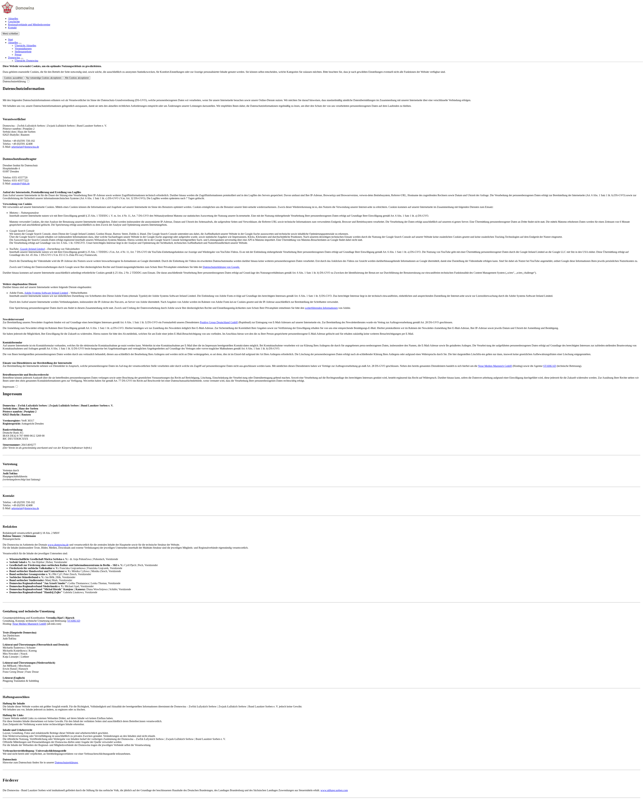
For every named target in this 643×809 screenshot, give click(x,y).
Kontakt (12, 27)
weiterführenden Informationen (321, 307)
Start (10, 39)
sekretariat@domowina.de (25, 146)
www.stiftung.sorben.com (334, 790)
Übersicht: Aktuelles (25, 45)
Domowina (14, 57)
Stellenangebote (23, 51)
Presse (18, 54)
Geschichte (14, 21)
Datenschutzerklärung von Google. (221, 267)
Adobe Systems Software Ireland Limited (46, 292)
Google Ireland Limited (32, 248)
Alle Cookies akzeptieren (77, 78)
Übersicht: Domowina (26, 60)
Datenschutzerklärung (14, 81)
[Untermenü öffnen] (20, 43)
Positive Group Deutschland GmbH (219, 322)
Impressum (8, 386)
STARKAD (549, 366)
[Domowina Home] (17, 12)
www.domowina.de (58, 544)
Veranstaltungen (23, 48)
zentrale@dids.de (20, 183)
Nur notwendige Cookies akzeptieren (43, 78)
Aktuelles (13, 18)
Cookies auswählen (13, 78)
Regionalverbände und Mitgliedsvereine (29, 24)
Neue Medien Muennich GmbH (495, 366)
